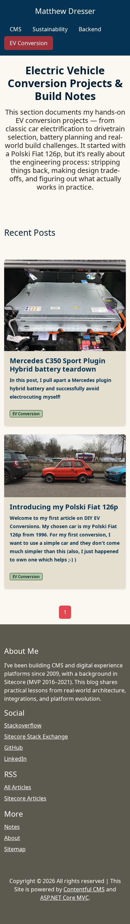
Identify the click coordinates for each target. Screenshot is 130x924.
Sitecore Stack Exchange (36, 736)
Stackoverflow (23, 725)
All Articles (17, 787)
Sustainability (50, 29)
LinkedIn (15, 759)
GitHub (13, 747)
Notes (12, 827)
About (12, 838)
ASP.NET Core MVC (64, 897)
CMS (15, 29)
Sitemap (15, 849)
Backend (90, 29)
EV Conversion (28, 43)
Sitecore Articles (25, 798)
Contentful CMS (84, 889)
